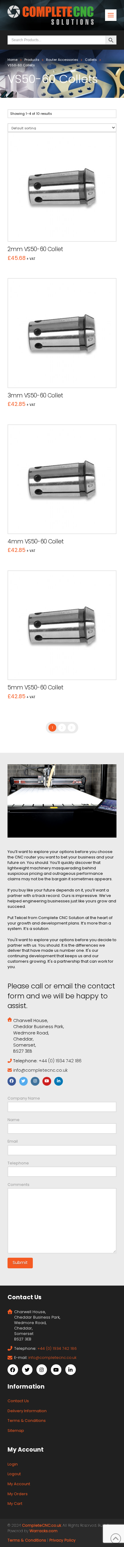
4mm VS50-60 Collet (36, 541)
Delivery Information (27, 1410)
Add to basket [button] (64, 231)
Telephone (18, 1163)
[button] (110, 15)
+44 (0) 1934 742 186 (60, 1061)
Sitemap (16, 1430)
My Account (19, 1483)
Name (14, 1119)
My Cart (15, 1503)
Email (13, 1141)
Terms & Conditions (27, 1420)
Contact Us (18, 1400)
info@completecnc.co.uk (40, 1070)
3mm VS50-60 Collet (35, 395)
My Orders (18, 1493)
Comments (18, 1184)
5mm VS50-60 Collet (36, 687)
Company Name (24, 1098)
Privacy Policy (62, 1540)
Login (13, 1464)
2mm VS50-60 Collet (35, 249)
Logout (14, 1473)
